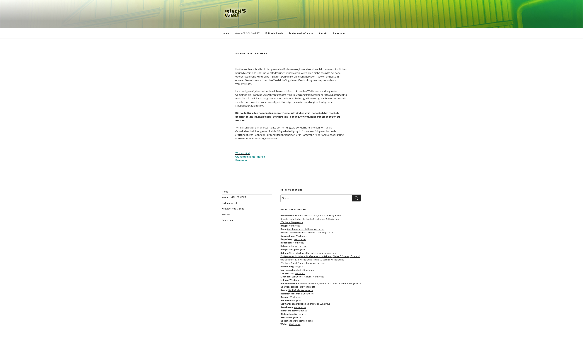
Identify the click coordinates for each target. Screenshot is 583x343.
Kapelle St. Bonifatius (303, 270)
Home (226, 33)
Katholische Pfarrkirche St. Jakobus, (307, 219)
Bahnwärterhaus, (314, 253)
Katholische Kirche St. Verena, (315, 259)
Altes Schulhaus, (297, 253)
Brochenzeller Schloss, (306, 215)
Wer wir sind (242, 153)
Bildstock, (302, 232)
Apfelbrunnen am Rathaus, (300, 229)
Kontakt (323, 33)
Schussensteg (306, 293)
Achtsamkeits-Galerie (301, 33)
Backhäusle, (294, 290)
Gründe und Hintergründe (250, 156)
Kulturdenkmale (274, 33)
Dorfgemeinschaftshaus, (319, 256)
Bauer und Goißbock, (308, 283)
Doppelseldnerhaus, (309, 303)
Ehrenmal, (323, 215)
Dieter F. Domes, (340, 256)
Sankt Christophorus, (301, 263)
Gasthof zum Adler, (328, 283)
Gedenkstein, (314, 232)
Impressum (339, 33)
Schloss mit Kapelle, (302, 276)
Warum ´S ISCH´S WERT (247, 33)
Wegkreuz (319, 229)
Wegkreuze (297, 222)
